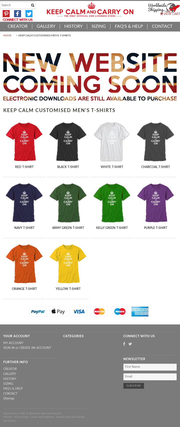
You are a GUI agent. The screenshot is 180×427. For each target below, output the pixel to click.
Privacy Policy (21, 417)
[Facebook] (124, 344)
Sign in (9, 348)
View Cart (171, 14)
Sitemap (8, 398)
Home (7, 35)
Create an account (35, 348)
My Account (13, 343)
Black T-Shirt (68, 167)
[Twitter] (130, 344)
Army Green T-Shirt (68, 228)
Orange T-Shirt (24, 289)
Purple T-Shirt (155, 228)
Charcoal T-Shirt (155, 167)
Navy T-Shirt (24, 228)
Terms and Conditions (42, 417)
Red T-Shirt (24, 167)
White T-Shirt (112, 167)
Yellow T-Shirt (68, 289)
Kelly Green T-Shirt (112, 228)
